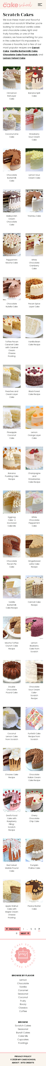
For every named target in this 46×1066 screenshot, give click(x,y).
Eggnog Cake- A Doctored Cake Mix (11, 521)
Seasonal (23, 1029)
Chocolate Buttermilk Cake (12, 178)
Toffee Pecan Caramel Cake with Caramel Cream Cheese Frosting (12, 349)
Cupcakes (23, 1039)
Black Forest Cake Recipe (34, 393)
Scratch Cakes (23, 1025)
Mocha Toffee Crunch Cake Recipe (12, 645)
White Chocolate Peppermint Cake (34, 521)
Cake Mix (23, 1035)
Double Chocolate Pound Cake (12, 689)
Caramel (23, 990)
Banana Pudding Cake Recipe (11, 476)
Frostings (23, 1042)
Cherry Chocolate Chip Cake (34, 818)
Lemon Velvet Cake (14, 58)
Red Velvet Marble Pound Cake (11, 868)
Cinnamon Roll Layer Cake (12, 96)
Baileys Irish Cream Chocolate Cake (12, 220)
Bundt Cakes (23, 1032)
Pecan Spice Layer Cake (34, 305)
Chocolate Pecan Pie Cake (12, 564)
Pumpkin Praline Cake (34, 866)
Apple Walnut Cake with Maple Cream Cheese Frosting (11, 912)
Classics (23, 1007)
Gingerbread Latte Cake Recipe (34, 564)
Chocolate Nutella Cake (12, 305)
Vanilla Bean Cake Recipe (34, 343)
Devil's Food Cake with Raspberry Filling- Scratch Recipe (11, 822)
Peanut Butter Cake (34, 907)
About (15, 1062)
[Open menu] (40, 4)
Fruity (23, 1000)
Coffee (23, 1011)
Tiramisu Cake (34, 216)
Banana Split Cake (34, 94)
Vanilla (23, 986)
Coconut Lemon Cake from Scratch (12, 736)
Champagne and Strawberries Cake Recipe (34, 477)
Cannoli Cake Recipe (34, 603)
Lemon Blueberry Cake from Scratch (34, 647)
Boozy (23, 1004)
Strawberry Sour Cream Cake (34, 137)
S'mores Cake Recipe (11, 776)
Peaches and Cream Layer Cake (11, 394)
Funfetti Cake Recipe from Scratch (34, 736)
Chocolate (23, 983)
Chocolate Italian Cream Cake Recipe (34, 777)
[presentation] (12, 78)
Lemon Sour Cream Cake (34, 176)
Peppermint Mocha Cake (12, 261)
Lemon (23, 979)
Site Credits (27, 1062)
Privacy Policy (23, 1056)
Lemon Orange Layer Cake (34, 435)
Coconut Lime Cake (11, 135)
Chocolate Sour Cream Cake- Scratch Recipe (34, 692)
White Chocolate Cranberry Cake (34, 264)
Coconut (23, 997)
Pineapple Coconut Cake (12, 435)
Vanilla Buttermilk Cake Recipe (12, 605)
